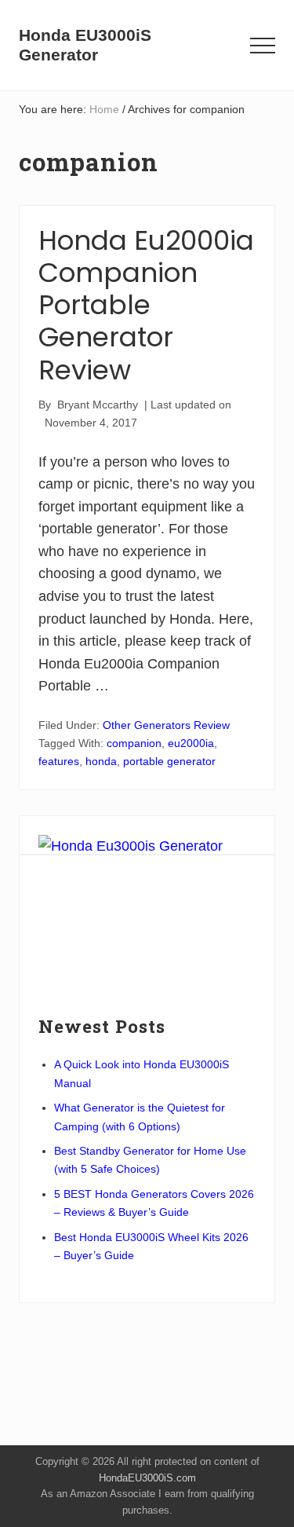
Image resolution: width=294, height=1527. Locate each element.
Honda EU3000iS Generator (85, 45)
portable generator (169, 761)
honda (101, 761)
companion (134, 743)
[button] (263, 45)
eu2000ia (191, 743)
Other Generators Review (166, 725)
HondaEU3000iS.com (147, 1478)
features (58, 761)
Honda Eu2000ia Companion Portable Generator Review (146, 305)
